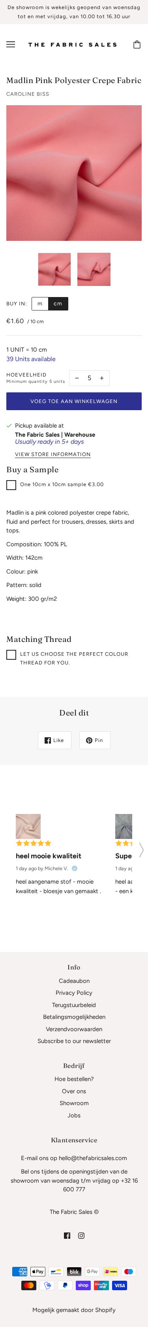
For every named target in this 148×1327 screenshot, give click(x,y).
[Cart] (138, 44)
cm (58, 303)
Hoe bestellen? (74, 1079)
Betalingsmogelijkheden (74, 1016)
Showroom (74, 1103)
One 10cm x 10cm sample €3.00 (62, 484)
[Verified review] (74, 868)
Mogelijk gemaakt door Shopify (74, 1310)
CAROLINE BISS (27, 94)
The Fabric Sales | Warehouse (55, 434)
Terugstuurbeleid (74, 1005)
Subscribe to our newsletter (74, 1041)
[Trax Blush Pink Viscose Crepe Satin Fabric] (28, 826)
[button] (141, 847)
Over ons (74, 1091)
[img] (67, 1235)
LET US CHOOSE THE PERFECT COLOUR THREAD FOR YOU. (74, 658)
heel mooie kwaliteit (48, 856)
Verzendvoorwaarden (74, 1029)
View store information (53, 454)
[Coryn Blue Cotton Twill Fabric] (127, 826)
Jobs (74, 1115)
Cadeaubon (74, 980)
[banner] (72, 44)
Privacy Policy (74, 992)
